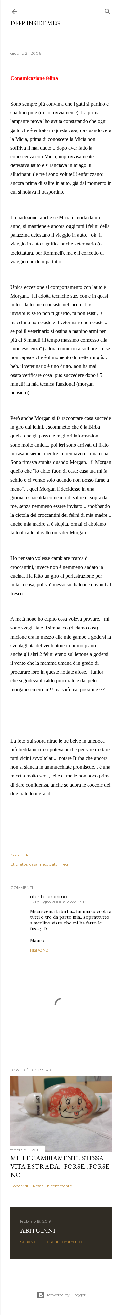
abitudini (37, 1230)
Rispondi (40, 950)
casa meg (38, 864)
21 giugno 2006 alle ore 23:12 (59, 902)
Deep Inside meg (35, 23)
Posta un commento (52, 1186)
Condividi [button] (19, 855)
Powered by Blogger (66, 1294)
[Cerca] (108, 10)
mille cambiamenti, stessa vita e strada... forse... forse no (59, 1166)
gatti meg (58, 864)
